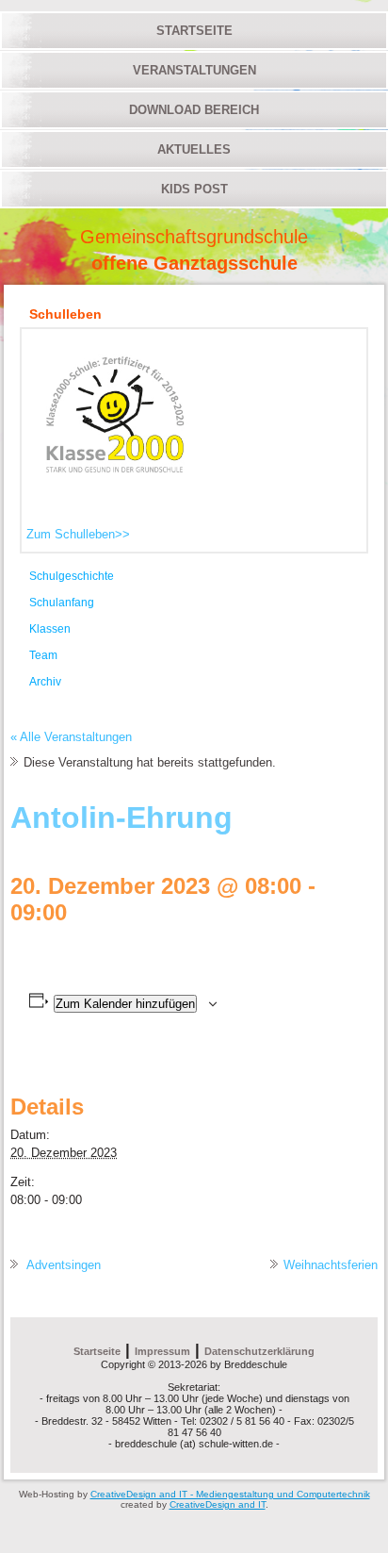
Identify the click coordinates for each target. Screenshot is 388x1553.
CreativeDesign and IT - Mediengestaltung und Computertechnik (230, 1494)
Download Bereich (194, 110)
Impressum (162, 1351)
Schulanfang (61, 602)
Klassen (50, 629)
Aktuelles (194, 149)
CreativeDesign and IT (218, 1504)
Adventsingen (62, 1265)
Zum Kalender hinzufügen (125, 1004)
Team (43, 655)
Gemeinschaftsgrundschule (194, 236)
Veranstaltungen (194, 70)
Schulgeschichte (71, 576)
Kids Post (194, 189)
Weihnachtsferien (330, 1265)
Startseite (194, 31)
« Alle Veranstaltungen (71, 737)
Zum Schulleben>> (78, 534)
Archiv (45, 681)
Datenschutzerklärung (259, 1351)
